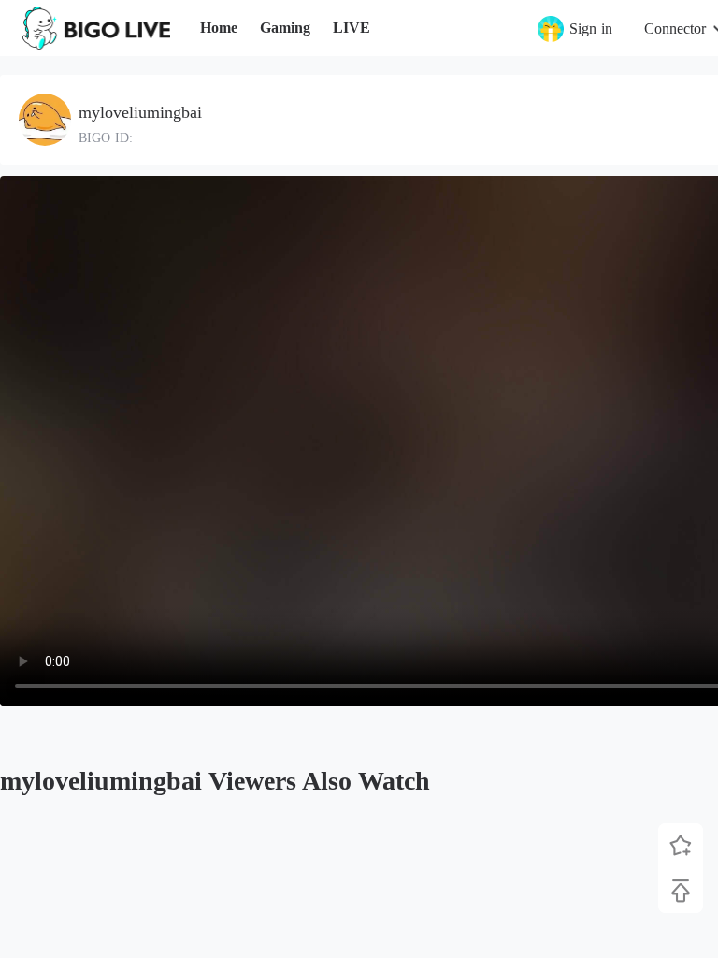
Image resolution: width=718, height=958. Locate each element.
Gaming (285, 28)
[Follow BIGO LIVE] (680, 845)
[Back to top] (680, 890)
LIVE (351, 28)
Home (218, 28)
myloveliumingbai (140, 112)
